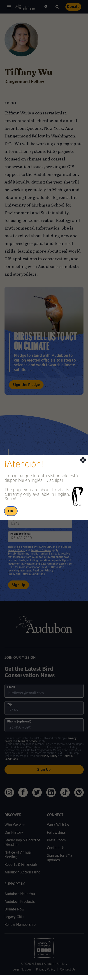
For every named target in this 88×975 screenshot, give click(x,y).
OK (11, 511)
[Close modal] (83, 460)
